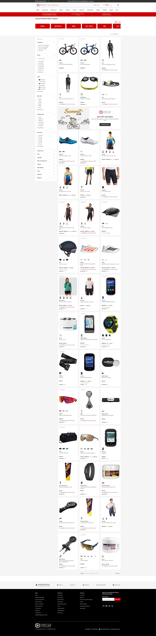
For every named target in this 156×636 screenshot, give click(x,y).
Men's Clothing (38, 601)
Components (38, 608)
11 (94, 573)
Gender (39, 164)
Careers (81, 601)
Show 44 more (40, 127)
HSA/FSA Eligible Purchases (41, 615)
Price (38, 171)
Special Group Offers (62, 604)
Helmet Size (40, 151)
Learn (59, 606)
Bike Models (40, 167)
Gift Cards (37, 610)
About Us (82, 597)
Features (39, 174)
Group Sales (82, 608)
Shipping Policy (61, 610)
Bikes (36, 595)
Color (38, 77)
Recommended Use (42, 161)
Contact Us (82, 595)
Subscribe (117, 599)
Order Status (60, 601)
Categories (40, 42)
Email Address (105, 596)
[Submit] (48, 5)
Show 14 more (40, 146)
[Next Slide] (108, 1)
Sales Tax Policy (61, 608)
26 (97, 573)
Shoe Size (39, 132)
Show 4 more (40, 109)
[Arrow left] (116, 22)
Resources (60, 593)
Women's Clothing (39, 604)
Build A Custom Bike (39, 597)
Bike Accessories (39, 606)
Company (82, 593)
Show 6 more (40, 91)
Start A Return (61, 599)
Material (39, 178)
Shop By (39, 157)
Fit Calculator (38, 612)
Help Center (60, 595)
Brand (38, 55)
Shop (36, 593)
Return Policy (60, 597)
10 (93, 573)
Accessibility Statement (85, 606)
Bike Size (39, 96)
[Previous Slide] (48, 1)
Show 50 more (40, 72)
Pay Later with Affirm (39, 599)
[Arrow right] (119, 22)
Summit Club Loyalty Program (86, 599)
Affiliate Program (83, 604)
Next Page (118, 573)
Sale (38, 154)
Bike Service (60, 612)
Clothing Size (40, 114)
